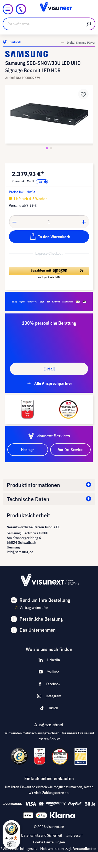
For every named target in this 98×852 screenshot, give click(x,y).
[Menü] (8, 9)
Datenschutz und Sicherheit (41, 835)
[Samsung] (49, 54)
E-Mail (49, 368)
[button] (49, 273)
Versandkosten (84, 848)
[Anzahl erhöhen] (83, 221)
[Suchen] (88, 24)
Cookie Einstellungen (49, 842)
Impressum (74, 835)
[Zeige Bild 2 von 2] (51, 148)
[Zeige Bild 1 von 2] (47, 148)
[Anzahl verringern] (14, 221)
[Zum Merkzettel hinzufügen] (83, 94)
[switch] (11, 844)
